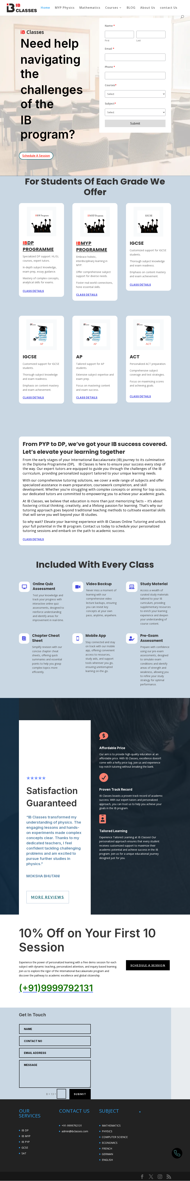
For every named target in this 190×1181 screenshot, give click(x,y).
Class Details (33, 291)
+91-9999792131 (72, 1125)
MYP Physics (65, 8)
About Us (147, 8)
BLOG (131, 8)
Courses (111, 8)
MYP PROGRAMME (91, 246)
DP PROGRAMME (38, 246)
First (107, 40)
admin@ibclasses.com (75, 1131)
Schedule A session (147, 965)
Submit (80, 1094)
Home (45, 8)
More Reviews (47, 897)
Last (138, 40)
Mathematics (89, 8)
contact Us (168, 8)
